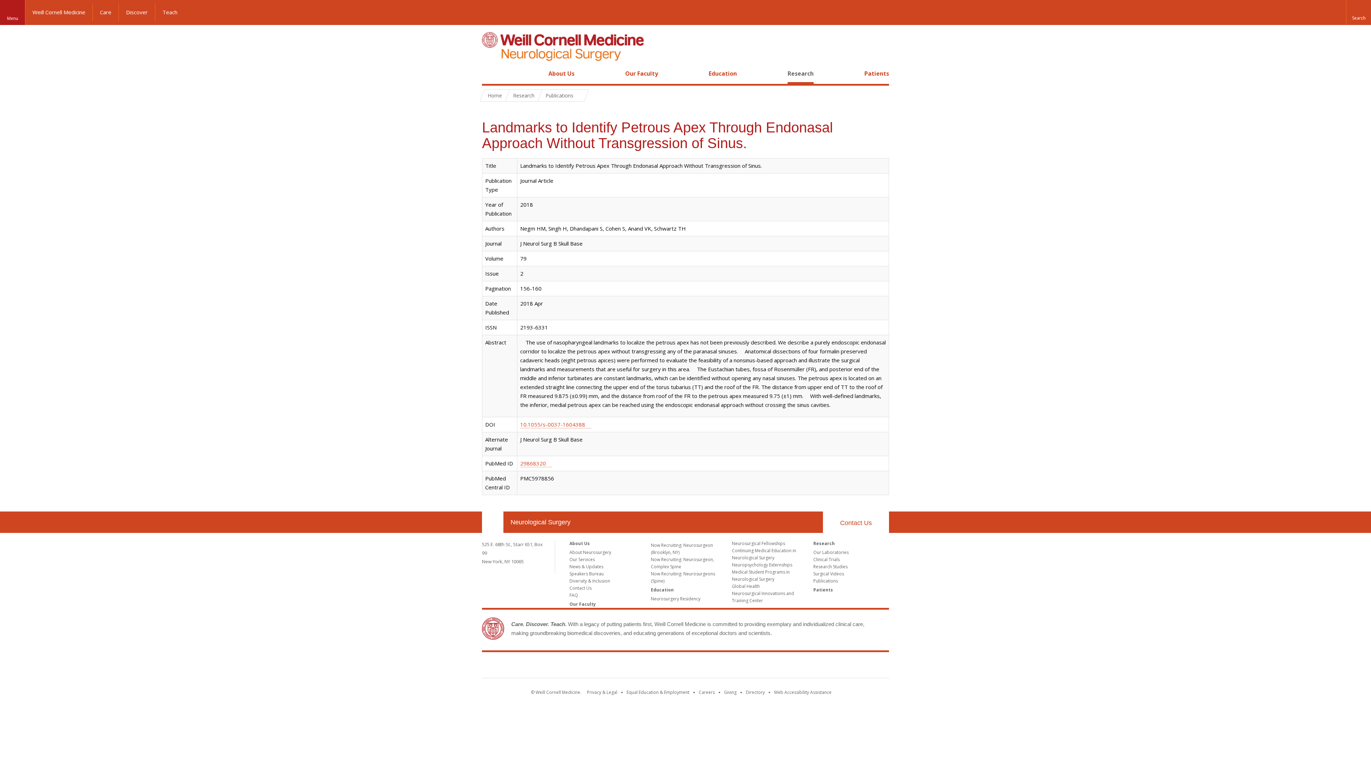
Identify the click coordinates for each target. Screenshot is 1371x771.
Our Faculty (641, 73)
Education (723, 73)
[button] (1358, 12)
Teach (169, 12)
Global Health (746, 586)
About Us (561, 73)
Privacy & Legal (602, 692)
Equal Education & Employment (658, 692)
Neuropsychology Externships (762, 565)
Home (490, 73)
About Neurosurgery (590, 552)
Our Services (582, 559)
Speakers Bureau (586, 574)
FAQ (573, 595)
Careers (707, 692)
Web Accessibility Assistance (803, 692)
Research (801, 73)
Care (105, 12)
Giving (730, 692)
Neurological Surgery (541, 522)
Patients (876, 73)
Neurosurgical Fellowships (758, 543)
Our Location (492, 522)
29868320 (533, 463)
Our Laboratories (831, 552)
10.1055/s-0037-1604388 (552, 424)
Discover (137, 12)
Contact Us (856, 522)
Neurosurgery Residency (675, 599)
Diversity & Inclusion (589, 581)
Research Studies (830, 567)
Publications (825, 581)
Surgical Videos (828, 574)
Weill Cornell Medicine (58, 12)
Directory (755, 692)
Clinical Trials (826, 559)
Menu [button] (12, 18)
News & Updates (586, 567)
